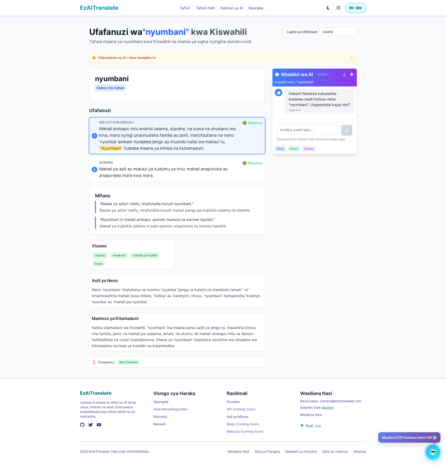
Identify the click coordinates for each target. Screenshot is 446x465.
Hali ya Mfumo (237, 416)
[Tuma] (346, 130)
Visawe (309, 148)
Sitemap (360, 451)
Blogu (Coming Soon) (243, 424)
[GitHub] (338, 8)
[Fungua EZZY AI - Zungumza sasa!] (433, 452)
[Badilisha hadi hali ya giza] (328, 8)
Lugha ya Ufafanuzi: (302, 32)
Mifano (293, 148)
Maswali (159, 424)
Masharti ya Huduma (301, 451)
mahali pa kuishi (145, 255)
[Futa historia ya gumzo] (351, 74)
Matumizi (160, 416)
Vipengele (160, 402)
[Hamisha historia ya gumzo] (344, 74)
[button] (177, 135)
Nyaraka (233, 402)
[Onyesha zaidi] (352, 58)
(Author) (327, 407)
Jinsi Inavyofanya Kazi (170, 409)
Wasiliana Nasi (311, 415)
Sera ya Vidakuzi (335, 451)
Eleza (280, 148)
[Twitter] (90, 424)
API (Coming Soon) (241, 409)
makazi (100, 255)
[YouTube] (99, 424)
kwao (99, 264)
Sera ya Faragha (267, 451)
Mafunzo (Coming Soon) (245, 431)
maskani (119, 255)
